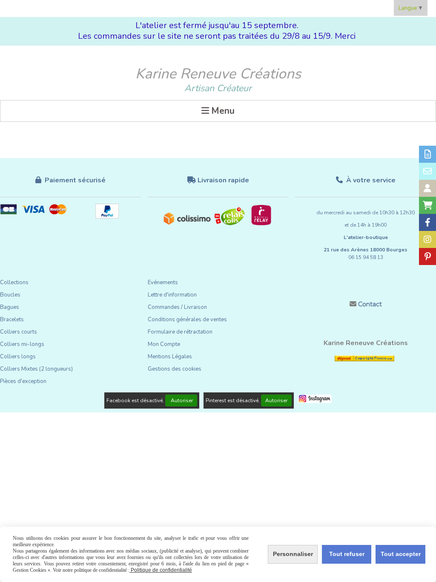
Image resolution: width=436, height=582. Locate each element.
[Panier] (427, 205)
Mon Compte (164, 344)
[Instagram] (427, 239)
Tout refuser (346, 553)
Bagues (9, 307)
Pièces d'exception (23, 381)
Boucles (10, 295)
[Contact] (427, 171)
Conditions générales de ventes (187, 319)
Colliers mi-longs (22, 344)
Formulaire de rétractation (180, 332)
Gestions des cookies (174, 369)
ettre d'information (174, 295)
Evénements (163, 282)
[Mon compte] (427, 188)
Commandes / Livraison (177, 307)
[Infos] (427, 154)
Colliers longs (18, 356)
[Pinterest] (427, 256)
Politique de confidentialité (160, 570)
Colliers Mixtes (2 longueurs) (36, 369)
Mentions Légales (170, 356)
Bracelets (12, 319)
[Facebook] (427, 222)
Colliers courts (18, 332)
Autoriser (181, 400)
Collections (14, 282)
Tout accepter (401, 553)
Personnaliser (293, 553)
